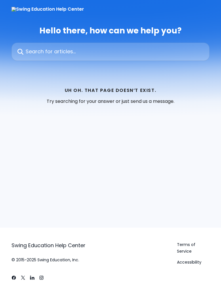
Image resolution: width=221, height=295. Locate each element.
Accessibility (189, 262)
